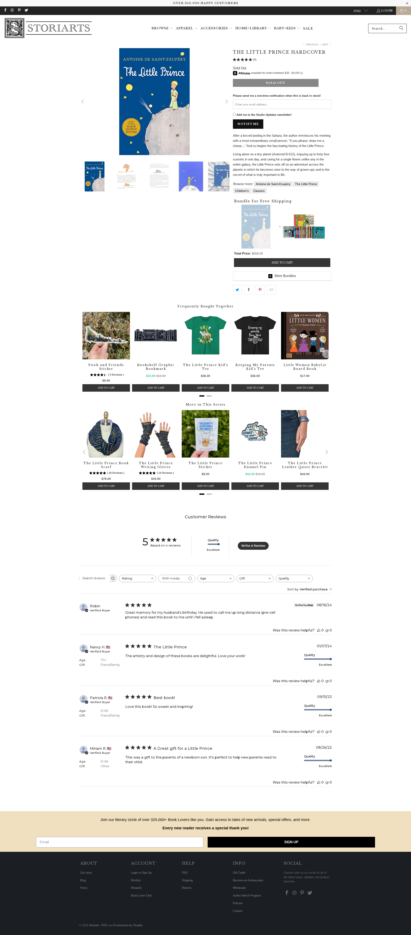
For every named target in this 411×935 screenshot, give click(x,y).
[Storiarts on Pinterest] (19, 10)
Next (325, 44)
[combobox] (387, 28)
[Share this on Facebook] (248, 290)
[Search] (401, 28)
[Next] (226, 101)
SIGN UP (291, 842)
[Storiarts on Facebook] (5, 10)
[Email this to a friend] (271, 290)
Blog (83, 880)
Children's (242, 191)
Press (84, 887)
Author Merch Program (247, 895)
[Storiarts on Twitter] (26, 10)
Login (387, 10)
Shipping (187, 880)
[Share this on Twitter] (237, 290)
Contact (238, 911)
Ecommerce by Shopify (128, 925)
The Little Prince (306, 184)
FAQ (185, 872)
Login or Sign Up (141, 872)
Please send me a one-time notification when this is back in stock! (277, 95)
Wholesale (239, 887)
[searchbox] (94, 578)
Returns (187, 887)
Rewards (136, 887)
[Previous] (82, 101)
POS (104, 925)
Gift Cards (239, 872)
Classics (259, 191)
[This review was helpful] (318, 630)
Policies (238, 903)
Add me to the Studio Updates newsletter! (264, 114)
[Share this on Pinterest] (260, 290)
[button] (162, 28)
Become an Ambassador (248, 880)
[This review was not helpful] (326, 630)
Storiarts (94, 925)
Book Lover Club (141, 895)
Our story (86, 872)
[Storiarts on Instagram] (12, 10)
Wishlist (136, 880)
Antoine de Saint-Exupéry (273, 184)
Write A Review (253, 546)
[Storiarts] (48, 28)
